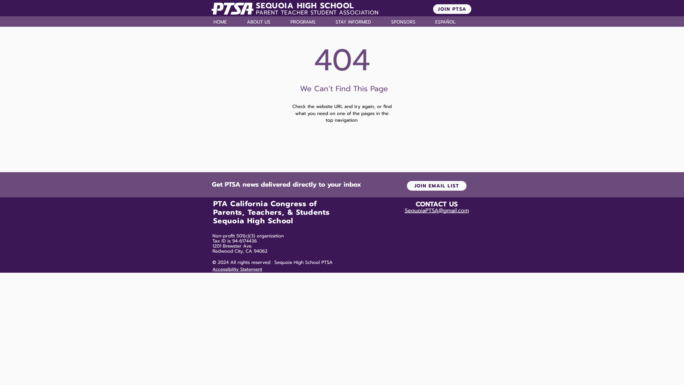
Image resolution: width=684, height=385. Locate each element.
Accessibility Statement (237, 269)
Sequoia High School (253, 220)
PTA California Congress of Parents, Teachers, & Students (271, 208)
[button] (266, 22)
